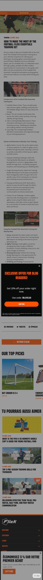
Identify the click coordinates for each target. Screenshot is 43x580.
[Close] (39, 266)
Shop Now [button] (21, 304)
